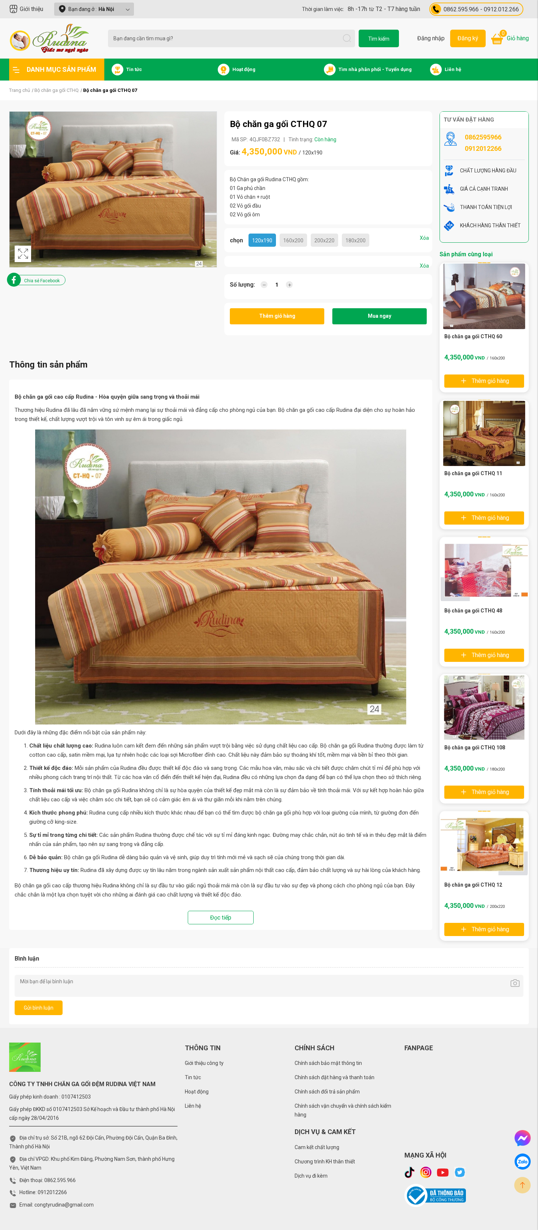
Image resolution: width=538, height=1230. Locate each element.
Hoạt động (197, 1092)
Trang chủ (19, 90)
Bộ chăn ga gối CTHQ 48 (473, 611)
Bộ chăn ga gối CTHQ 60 (473, 336)
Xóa (424, 238)
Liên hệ (193, 1106)
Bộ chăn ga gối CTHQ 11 (473, 473)
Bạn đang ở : (91, 9)
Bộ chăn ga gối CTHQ (56, 90)
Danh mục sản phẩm (61, 69)
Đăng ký (467, 38)
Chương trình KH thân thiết (325, 1161)
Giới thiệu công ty (204, 1063)
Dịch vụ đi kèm (311, 1176)
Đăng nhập (431, 38)
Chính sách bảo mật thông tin (328, 1063)
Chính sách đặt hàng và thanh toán (334, 1077)
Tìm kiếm (378, 39)
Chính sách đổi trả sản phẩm (327, 1092)
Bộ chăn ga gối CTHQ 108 (474, 747)
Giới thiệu (31, 8)
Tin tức (193, 1077)
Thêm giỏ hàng (277, 316)
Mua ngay (379, 316)
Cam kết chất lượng (317, 1147)
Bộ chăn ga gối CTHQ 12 (473, 885)
